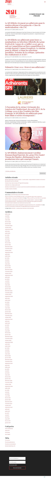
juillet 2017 (7, 411)
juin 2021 (7, 325)
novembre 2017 (8, 403)
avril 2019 (7, 373)
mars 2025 (7, 240)
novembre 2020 (8, 338)
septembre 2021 (9, 319)
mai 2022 (7, 304)
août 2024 (7, 254)
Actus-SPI (21, 29)
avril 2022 (7, 306)
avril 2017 (7, 417)
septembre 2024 (9, 252)
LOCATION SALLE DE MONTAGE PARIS (20, 194)
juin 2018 (7, 390)
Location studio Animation (11, 188)
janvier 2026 (8, 223)
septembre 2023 (9, 275)
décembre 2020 (8, 336)
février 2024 (8, 265)
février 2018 (7, 397)
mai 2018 (7, 392)
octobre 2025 (8, 227)
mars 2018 (7, 396)
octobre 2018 (8, 384)
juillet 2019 (7, 367)
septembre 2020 (9, 342)
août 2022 (7, 298)
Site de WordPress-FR (10, 446)
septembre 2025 (9, 229)
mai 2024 (7, 260)
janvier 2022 (8, 311)
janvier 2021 (8, 334)
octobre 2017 (8, 405)
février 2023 (8, 286)
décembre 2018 (8, 380)
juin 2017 (7, 413)
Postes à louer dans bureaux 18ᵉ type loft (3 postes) (16, 183)
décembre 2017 (8, 401)
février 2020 (8, 355)
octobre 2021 (8, 317)
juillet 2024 (7, 256)
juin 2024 (7, 258)
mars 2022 (7, 307)
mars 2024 (7, 263)
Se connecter (17, 468)
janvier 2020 (8, 357)
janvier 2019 (8, 378)
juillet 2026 (7, 214)
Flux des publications (10, 442)
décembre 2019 (8, 359)
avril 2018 (7, 394)
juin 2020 (7, 348)
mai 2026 (7, 216)
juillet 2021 (7, 323)
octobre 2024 (8, 250)
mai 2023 (7, 281)
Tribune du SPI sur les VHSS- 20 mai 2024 (36, 198)
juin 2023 (7, 279)
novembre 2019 (8, 361)
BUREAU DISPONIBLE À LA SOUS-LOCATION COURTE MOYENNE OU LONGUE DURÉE (25, 186)
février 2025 (8, 242)
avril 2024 (7, 262)
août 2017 (7, 409)
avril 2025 (7, 239)
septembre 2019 (9, 363)
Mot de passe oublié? (13, 464)
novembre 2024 (8, 248)
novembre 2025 (8, 225)
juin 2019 (7, 369)
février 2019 (7, 376)
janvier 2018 (8, 399)
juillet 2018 (7, 388)
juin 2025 (7, 235)
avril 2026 (7, 218)
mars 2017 (7, 418)
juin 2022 (7, 302)
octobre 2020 (8, 340)
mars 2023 (7, 284)
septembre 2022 (9, 296)
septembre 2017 (9, 407)
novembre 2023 (8, 271)
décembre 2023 (8, 269)
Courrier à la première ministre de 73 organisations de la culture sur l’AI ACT (22, 206)
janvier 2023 (8, 288)
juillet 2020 (7, 346)
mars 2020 (7, 353)
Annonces (7, 432)
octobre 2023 (8, 273)
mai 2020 (7, 350)
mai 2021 (7, 327)
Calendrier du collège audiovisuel (12, 185)
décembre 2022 (8, 290)
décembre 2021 (8, 313)
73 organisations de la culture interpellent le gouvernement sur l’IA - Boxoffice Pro (23, 204)
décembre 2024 (8, 246)
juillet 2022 (7, 300)
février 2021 (7, 332)
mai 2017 (7, 415)
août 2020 (7, 344)
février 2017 (7, 420)
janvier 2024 (8, 267)
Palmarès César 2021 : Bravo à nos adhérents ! (25, 67)
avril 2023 (7, 283)
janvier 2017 (8, 422)
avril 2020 (7, 351)
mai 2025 (7, 237)
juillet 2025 (7, 233)
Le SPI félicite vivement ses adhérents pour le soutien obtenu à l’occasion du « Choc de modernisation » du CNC (25, 25)
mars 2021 (7, 330)
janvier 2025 (8, 244)
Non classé (7, 434)
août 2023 (7, 277)
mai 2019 (7, 371)
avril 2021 (7, 329)
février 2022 (8, 309)
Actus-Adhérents (23, 56)
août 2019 (7, 365)
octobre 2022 (8, 294)
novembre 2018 (8, 382)
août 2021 (7, 321)
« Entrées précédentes (10, 171)
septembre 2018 (9, 386)
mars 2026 (7, 219)
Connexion (7, 440)
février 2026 (8, 221)
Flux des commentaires (10, 444)
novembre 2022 (8, 292)
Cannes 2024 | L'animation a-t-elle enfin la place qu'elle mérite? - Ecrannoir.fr (22, 200)
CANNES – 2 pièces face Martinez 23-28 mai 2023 (22, 208)
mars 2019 (7, 374)
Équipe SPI (9, 29)
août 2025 (7, 231)
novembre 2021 (8, 315)
